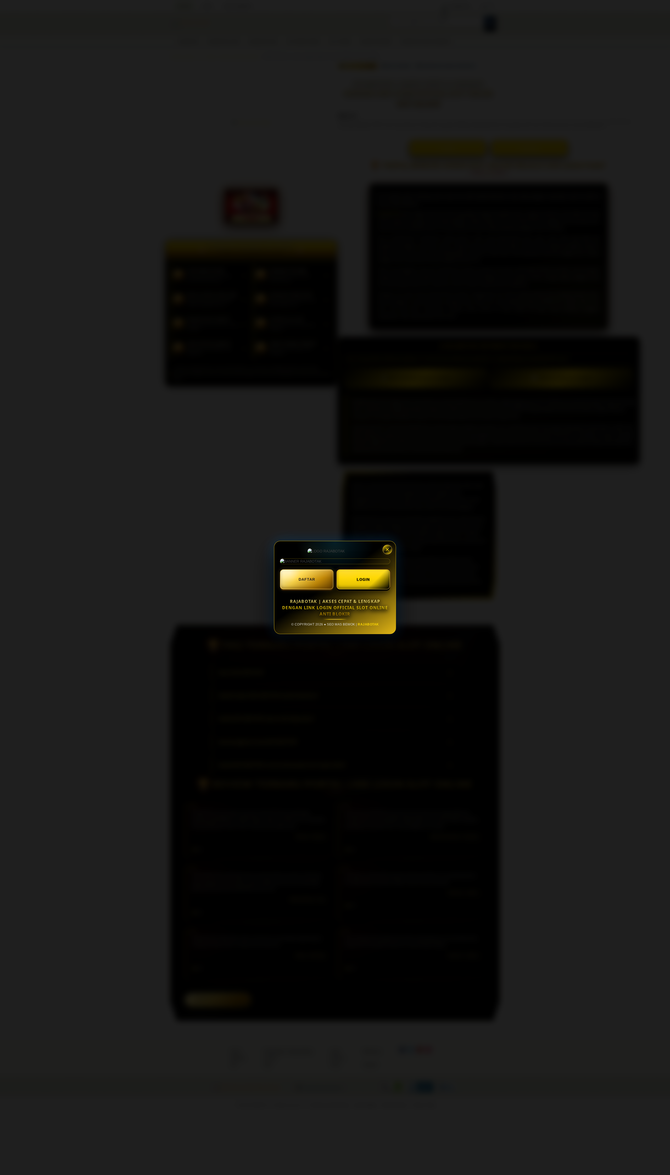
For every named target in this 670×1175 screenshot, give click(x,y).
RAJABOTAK (368, 624)
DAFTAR (307, 579)
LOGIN (363, 579)
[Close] (387, 549)
